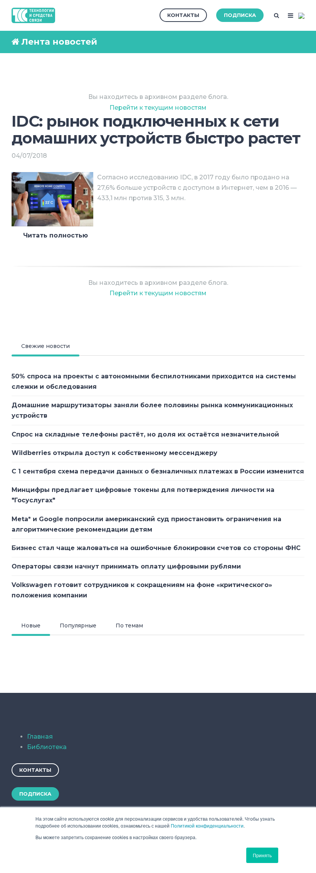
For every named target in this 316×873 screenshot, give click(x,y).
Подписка (240, 15)
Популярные (78, 625)
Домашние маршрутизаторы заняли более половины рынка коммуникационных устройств (152, 410)
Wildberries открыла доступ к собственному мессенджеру (114, 453)
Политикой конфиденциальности (207, 825)
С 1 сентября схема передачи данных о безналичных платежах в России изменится (158, 471)
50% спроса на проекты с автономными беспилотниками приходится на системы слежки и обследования (154, 381)
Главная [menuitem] (40, 736)
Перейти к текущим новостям (158, 107)
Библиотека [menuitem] (47, 747)
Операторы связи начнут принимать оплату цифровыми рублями (126, 566)
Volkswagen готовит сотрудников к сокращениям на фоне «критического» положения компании (142, 590)
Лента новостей (59, 42)
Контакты (183, 15)
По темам (129, 625)
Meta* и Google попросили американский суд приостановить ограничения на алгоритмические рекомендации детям (146, 524)
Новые (30, 625)
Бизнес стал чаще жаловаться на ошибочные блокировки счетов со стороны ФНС (156, 548)
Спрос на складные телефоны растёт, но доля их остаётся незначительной (145, 434)
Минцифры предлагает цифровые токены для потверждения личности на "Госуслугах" (143, 495)
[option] (158, 249)
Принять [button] (262, 855)
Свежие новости (45, 346)
